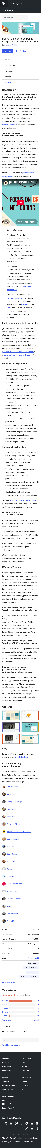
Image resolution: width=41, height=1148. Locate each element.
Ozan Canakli (12, 854)
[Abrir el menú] (37, 3)
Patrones (25, 1070)
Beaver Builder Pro (9, 125)
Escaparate (26, 1059)
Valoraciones (9, 65)
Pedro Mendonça (14, 921)
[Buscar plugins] (25, 17)
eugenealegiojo (13, 839)
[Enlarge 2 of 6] (36, 713)
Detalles (7, 59)
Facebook (25, 304)
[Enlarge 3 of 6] (17, 725)
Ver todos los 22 (33, 958)
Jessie (9, 869)
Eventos (25, 1081)
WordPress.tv (8, 1089)
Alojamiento (6, 1066)
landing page (23, 976)
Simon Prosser (12, 914)
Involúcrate (26, 1077)
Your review (7, 1020)
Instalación (8, 71)
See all (36, 1020)
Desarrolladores (8, 1085)
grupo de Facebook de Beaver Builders (18, 351)
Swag (25, 1089)
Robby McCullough (14, 802)
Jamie (9, 906)
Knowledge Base (21, 757)
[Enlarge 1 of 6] (17, 713)
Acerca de (6, 1059)
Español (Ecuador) (14, 1118)
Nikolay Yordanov (14, 899)
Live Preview (21, 51)
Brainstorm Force (14, 876)
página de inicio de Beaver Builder (22, 500)
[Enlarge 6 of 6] (36, 737)
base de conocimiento (16, 298)
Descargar (8, 51)
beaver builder (33, 963)
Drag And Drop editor (31, 967)
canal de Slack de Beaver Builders (17, 355)
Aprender (5, 1077)
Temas (24, 1063)
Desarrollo (8, 77)
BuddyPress (8, 1108)
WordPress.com (9, 1096)
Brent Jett (11, 861)
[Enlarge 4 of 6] (36, 725)
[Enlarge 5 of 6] (17, 737)
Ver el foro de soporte (11, 1045)
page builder (34, 976)
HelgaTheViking (13, 846)
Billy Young (11, 809)
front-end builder (32, 972)
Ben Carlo (11, 817)
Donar (25, 1085)
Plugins (24, 1066)
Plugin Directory (8, 10)
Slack (9, 308)
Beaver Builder (11, 45)
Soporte (7, 82)
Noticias (5, 1063)
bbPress (6, 1104)
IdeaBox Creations (14, 884)
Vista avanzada (8, 983)
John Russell (12, 891)
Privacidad (6, 1070)
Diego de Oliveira (13, 824)
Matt (5, 1100)
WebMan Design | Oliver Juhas (19, 831)
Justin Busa (11, 794)
